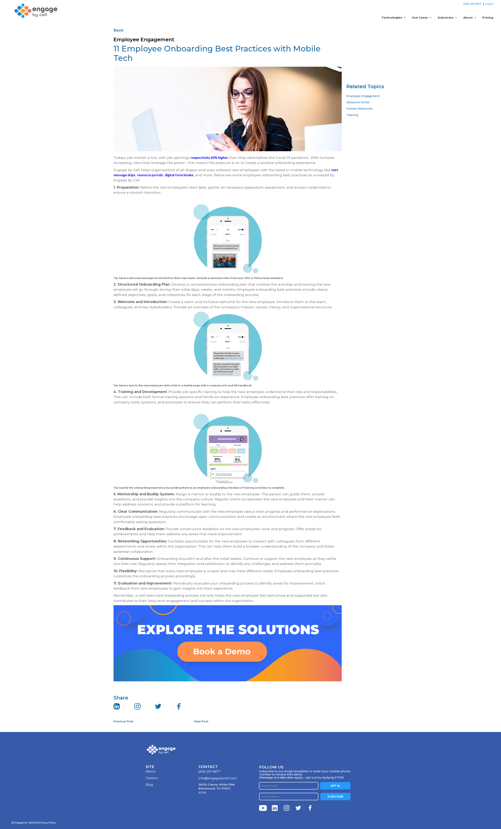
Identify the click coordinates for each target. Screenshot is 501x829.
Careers (152, 778)
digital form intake (179, 175)
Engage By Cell (26, 5)
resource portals (150, 175)
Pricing (487, 17)
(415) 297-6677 (472, 3)
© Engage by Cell (25, 822)
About (151, 771)
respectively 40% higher (209, 158)
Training (352, 115)
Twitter (298, 808)
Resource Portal (357, 102)
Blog (149, 785)
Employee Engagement (363, 96)
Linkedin (275, 808)
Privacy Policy (47, 822)
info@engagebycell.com (217, 778)
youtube (263, 808)
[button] (393, 18)
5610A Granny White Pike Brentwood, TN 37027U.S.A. (216, 788)
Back (118, 30)
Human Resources (359, 108)
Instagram (286, 808)
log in (489, 3)
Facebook (310, 808)
